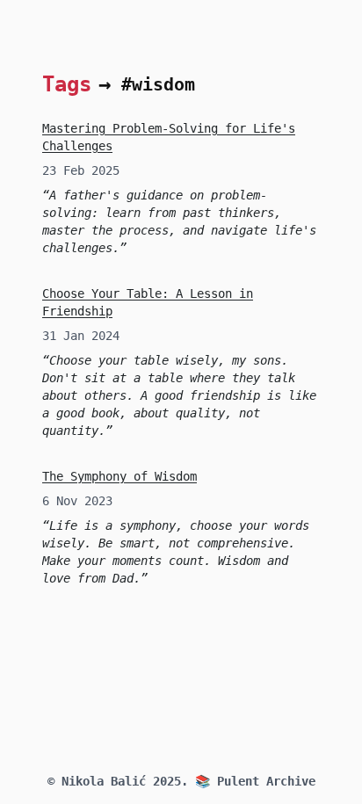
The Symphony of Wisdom (119, 476)
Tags (66, 84)
